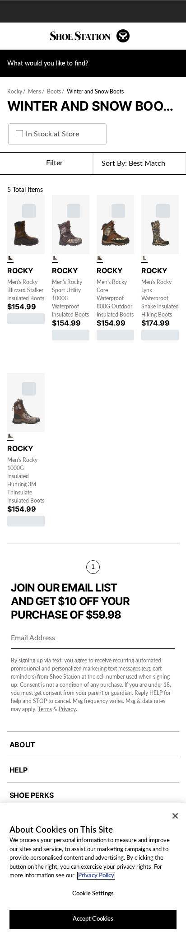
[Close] (175, 816)
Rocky (14, 91)
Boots (54, 91)
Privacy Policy (96, 876)
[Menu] (13, 36)
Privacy (67, 709)
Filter (54, 163)
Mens (34, 91)
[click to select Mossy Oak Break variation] (55, 259)
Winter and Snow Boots (95, 91)
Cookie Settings (93, 894)
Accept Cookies (93, 919)
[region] (93, 869)
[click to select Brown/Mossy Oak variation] (100, 259)
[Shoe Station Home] (90, 35)
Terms (45, 709)
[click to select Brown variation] (10, 259)
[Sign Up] (165, 639)
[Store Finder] (35, 36)
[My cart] (174, 36)
